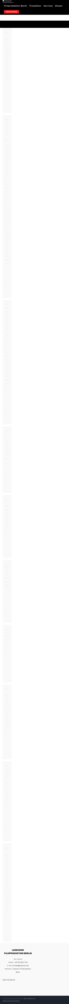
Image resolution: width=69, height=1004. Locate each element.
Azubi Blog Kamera (7, 480)
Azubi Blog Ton (6, 285)
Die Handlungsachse (7, 444)
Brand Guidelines (9, 980)
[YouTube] (16, 987)
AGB (25, 998)
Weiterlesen (8, 107)
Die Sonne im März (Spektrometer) (7, 56)
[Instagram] (20, 987)
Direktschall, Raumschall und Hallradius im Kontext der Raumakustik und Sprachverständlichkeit (7, 191)
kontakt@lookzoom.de (21, 966)
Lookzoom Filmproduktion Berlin (7, 88)
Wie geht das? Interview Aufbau (7, 709)
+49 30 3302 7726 (21, 962)
